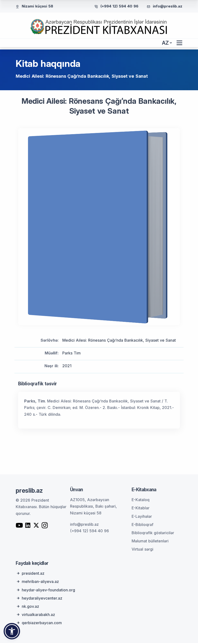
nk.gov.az (30, 606)
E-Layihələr (142, 516)
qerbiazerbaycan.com (42, 622)
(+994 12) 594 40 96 (119, 6)
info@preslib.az (167, 6)
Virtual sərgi (142, 549)
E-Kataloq (140, 499)
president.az (33, 573)
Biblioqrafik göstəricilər (153, 532)
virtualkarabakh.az (38, 614)
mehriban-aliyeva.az (40, 581)
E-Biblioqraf (142, 524)
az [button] (165, 43)
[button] (12, 631)
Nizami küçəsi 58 (37, 6)
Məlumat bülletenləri (150, 541)
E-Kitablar (140, 507)
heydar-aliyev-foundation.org (48, 590)
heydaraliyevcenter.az (42, 598)
